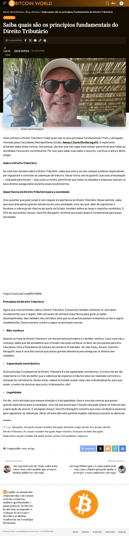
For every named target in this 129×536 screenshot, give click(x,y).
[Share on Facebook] (25, 40)
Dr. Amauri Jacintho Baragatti (39, 431)
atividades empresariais (76, 427)
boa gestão (96, 427)
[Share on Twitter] (30, 40)
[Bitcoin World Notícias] (30, 3)
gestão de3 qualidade (64, 436)
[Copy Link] (40, 40)
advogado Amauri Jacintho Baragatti (43, 427)
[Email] (35, 40)
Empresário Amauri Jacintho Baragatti (23, 436)
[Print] (45, 40)
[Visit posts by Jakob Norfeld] (8, 51)
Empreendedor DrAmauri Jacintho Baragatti (79, 431)
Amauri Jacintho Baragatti (80, 142)
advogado (17, 427)
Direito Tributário (12, 431)
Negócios (82, 436)
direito (106, 427)
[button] (5, 3)
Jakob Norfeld (21, 51)
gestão (48, 436)
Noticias (9, 17)
